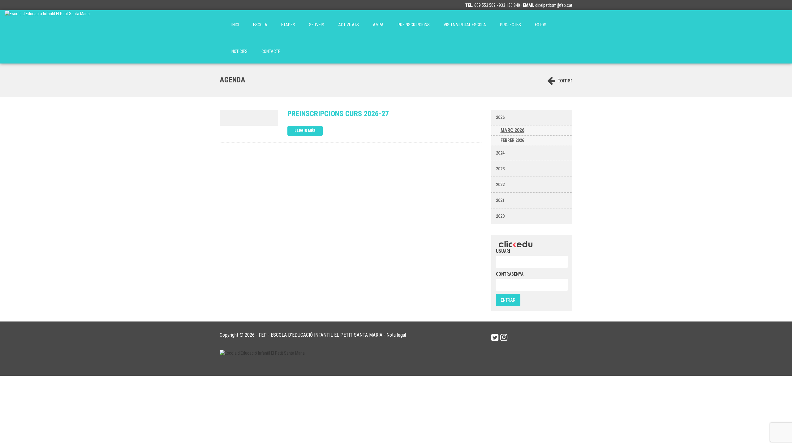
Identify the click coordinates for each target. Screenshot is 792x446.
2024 (500, 153)
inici (235, 24)
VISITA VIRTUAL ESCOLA (465, 24)
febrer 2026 (512, 140)
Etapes (288, 24)
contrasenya (509, 274)
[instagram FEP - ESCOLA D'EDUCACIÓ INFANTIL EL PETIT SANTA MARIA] (503, 338)
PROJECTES (510, 24)
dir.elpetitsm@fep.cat (553, 5)
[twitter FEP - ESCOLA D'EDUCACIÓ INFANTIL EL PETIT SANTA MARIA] (494, 338)
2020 (500, 216)
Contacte (270, 51)
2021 (500, 200)
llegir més (305, 130)
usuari (503, 251)
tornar (564, 80)
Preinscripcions (414, 24)
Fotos (540, 24)
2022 (500, 184)
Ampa (378, 24)
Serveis (316, 24)
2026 (500, 117)
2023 (500, 168)
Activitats (348, 24)
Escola (260, 24)
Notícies (239, 51)
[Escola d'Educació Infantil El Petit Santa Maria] (47, 23)
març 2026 (512, 130)
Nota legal (396, 335)
